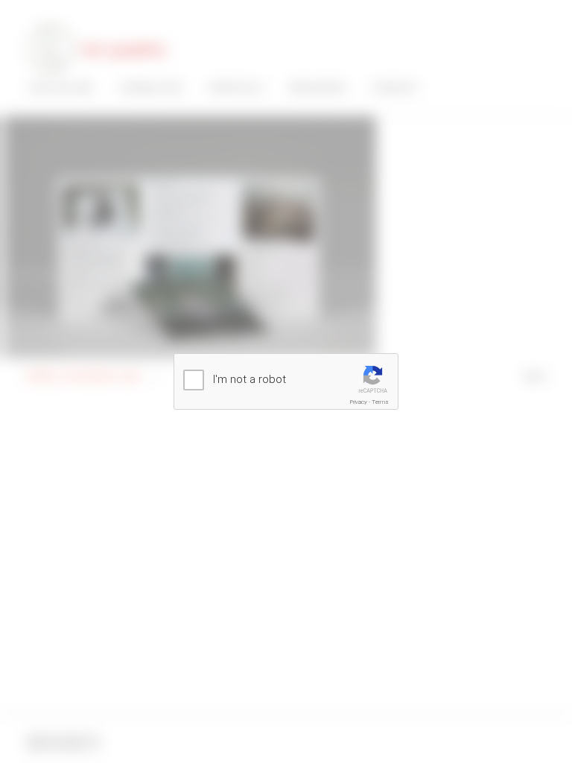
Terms (380, 402)
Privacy (358, 402)
